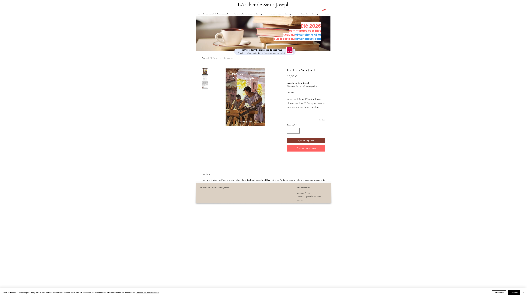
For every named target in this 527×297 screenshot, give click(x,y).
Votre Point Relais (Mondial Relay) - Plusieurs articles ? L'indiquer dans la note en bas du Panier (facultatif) (306, 103)
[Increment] (297, 131)
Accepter (514, 292)
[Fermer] (523, 292)
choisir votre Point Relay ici (261, 180)
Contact (300, 199)
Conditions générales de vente (309, 196)
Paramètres (499, 292)
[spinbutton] (293, 131)
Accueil (205, 58)
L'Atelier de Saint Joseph (264, 4)
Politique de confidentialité (147, 292)
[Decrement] (289, 131)
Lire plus (290, 92)
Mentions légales (303, 193)
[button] (324, 10)
